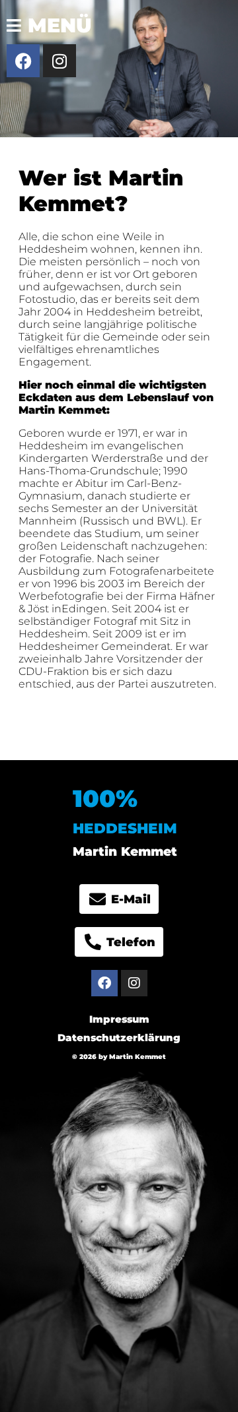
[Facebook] (23, 60)
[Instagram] (59, 60)
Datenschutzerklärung (119, 1037)
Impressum (119, 1019)
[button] (46, 19)
